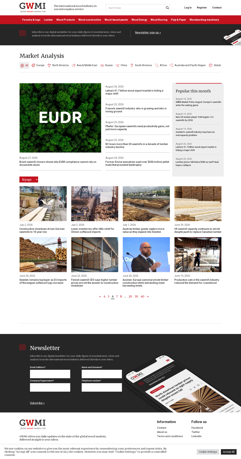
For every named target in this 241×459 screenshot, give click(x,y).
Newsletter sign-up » (148, 32)
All (26, 65)
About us (162, 432)
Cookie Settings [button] (208, 451)
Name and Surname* (92, 367)
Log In (188, 7)
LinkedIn (196, 436)
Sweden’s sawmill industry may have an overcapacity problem (195, 133)
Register (202, 7)
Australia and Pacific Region (190, 65)
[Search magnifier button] (167, 7)
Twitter (195, 432)
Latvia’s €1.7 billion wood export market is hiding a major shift (196, 148)
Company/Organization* (42, 380)
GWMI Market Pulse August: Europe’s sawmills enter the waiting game (198, 104)
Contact (217, 7)
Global (217, 65)
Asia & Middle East (87, 65)
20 (130, 296)
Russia (109, 65)
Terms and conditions (170, 436)
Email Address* (38, 367)
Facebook (197, 427)
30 (136, 296)
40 (142, 296)
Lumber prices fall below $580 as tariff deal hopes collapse (197, 163)
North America (60, 65)
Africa (163, 65)
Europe (40, 65)
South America (143, 65)
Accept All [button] (228, 451)
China (124, 65)
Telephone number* (91, 380)
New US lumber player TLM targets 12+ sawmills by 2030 (195, 118)
